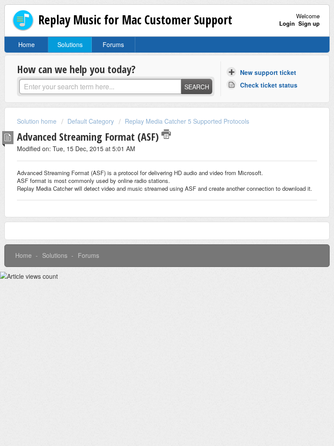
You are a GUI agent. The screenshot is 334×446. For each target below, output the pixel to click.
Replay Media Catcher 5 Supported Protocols (187, 121)
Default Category (90, 121)
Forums (113, 44)
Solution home (37, 121)
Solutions (70, 44)
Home (26, 44)
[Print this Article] (166, 134)
